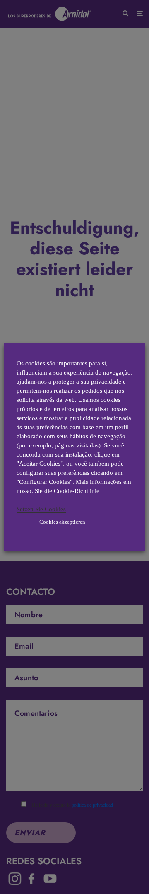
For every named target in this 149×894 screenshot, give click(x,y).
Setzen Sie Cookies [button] (41, 509)
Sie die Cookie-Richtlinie (67, 491)
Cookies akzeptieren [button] (62, 522)
